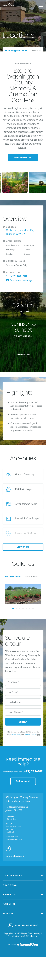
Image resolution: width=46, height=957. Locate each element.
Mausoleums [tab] (31, 576)
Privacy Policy (16, 735)
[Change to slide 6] (29, 608)
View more (23, 546)
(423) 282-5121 (32, 771)
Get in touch (23, 781)
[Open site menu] (40, 5)
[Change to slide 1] (13, 608)
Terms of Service (30, 735)
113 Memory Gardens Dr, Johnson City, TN (20, 232)
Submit (23, 721)
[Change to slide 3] (19, 608)
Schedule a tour (23, 157)
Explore (14, 856)
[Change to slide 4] (23, 608)
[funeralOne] (29, 944)
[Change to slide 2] (16, 608)
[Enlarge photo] (23, 594)
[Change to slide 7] (33, 608)
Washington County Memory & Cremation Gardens (22, 799)
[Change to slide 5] (26, 608)
